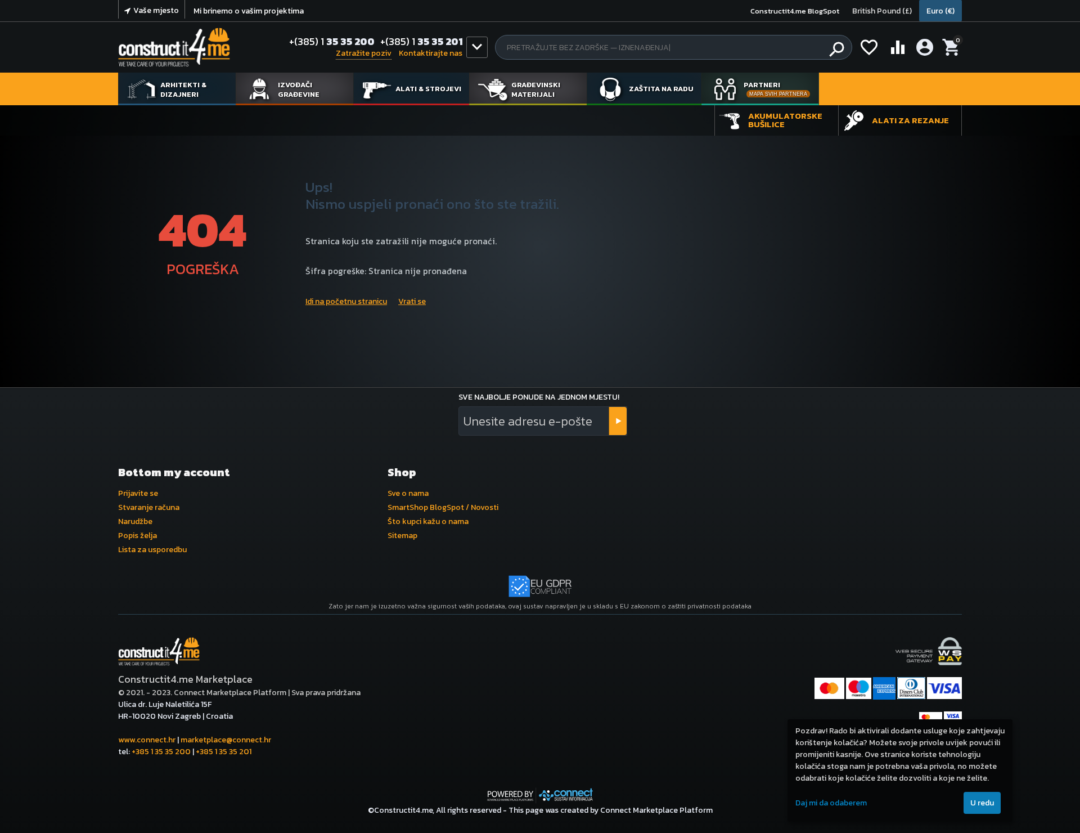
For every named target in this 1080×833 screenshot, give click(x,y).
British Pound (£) (882, 11)
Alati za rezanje (910, 120)
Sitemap (402, 535)
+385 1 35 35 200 (161, 752)
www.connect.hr (147, 740)
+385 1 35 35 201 (223, 752)
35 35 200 (332, 41)
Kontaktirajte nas (430, 53)
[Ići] (618, 421)
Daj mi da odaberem (831, 803)
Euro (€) (940, 11)
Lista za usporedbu (152, 550)
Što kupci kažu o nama (428, 521)
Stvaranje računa (148, 507)
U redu (982, 803)
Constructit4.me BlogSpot (794, 11)
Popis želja (137, 535)
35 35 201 (421, 41)
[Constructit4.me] (174, 47)
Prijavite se (138, 493)
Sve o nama (408, 493)
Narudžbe (135, 521)
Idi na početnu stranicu (346, 301)
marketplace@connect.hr (226, 740)
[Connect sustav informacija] (540, 794)
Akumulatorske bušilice (785, 120)
